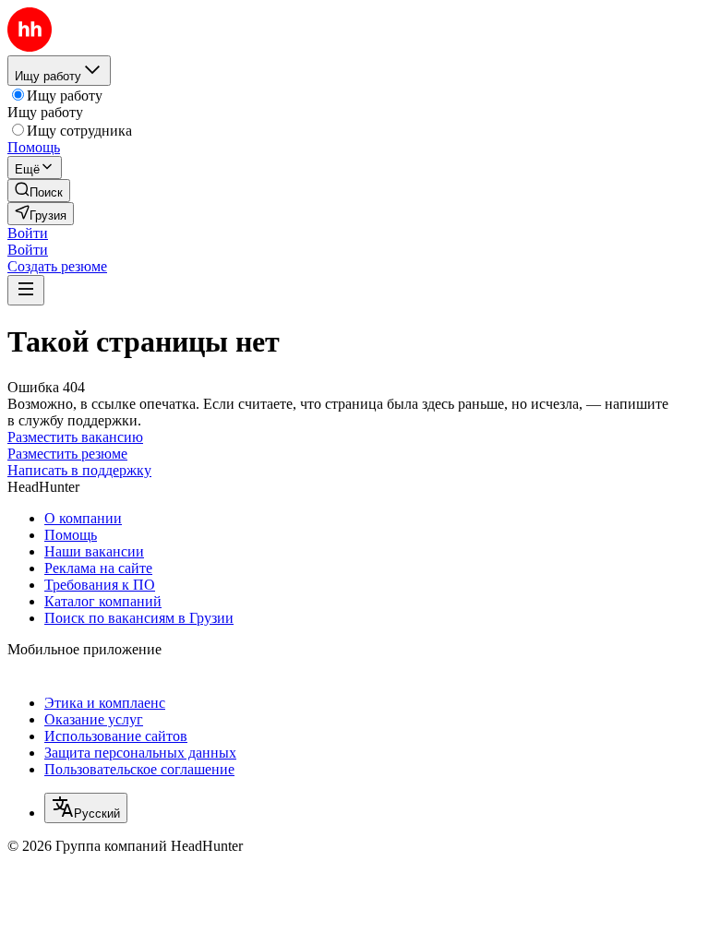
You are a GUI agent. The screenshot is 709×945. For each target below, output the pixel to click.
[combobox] (85, 808)
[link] (38, 190)
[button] (27, 233)
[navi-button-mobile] (25, 290)
